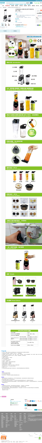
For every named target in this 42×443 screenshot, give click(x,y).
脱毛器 (20, 426)
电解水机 (11, 420)
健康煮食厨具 (4, 396)
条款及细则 (20, 441)
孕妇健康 (15, 426)
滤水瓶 (11, 418)
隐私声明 (24, 441)
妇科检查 (2, 415)
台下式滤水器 (11, 416)
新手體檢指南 (28, 4)
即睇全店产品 (20, 26)
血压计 (6, 424)
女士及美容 (15, 422)
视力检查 (2, 424)
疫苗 (24, 415)
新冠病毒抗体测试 (3, 417)
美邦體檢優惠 (17, 4)
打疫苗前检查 (2, 416)
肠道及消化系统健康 (16, 421)
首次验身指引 (25, 421)
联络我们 (14, 441)
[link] (3, 434)
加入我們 (17, 441)
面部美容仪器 (20, 424)
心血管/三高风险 (3, 419)
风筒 (19, 425)
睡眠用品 (20, 419)
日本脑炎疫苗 (7, 421)
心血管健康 (15, 423)
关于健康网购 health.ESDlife (4, 441)
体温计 (6, 425)
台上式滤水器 (11, 415)
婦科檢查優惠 (21, 4)
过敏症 (2, 421)
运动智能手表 (20, 429)
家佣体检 (2, 423)
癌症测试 (2, 422)
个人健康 (25, 417)
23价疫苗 (7, 416)
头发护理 (15, 425)
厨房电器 (20, 416)
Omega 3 (15, 419)
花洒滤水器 (11, 419)
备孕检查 (2, 420)
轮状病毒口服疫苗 (8, 420)
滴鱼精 (15, 418)
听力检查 (2, 425)
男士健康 (2, 418)
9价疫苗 (7, 415)
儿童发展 (2, 426)
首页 (3, 5)
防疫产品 (20, 418)
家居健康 (25, 416)
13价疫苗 (7, 417)
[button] (13, 24)
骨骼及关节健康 (16, 424)
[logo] (2, 4)
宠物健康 (20, 417)
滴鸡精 (15, 415)
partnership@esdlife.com (31, 416)
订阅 (35, 409)
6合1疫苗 (7, 419)
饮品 (19, 421)
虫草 (14, 417)
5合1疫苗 (7, 418)
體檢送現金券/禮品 (11, 4)
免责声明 (27, 441)
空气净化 (20, 415)
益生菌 (15, 416)
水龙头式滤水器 (12, 417)
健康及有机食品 (21, 420)
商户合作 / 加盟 (10, 441)
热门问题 (25, 422)
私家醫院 (25, 4)
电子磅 (6, 426)
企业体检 (2, 427)
